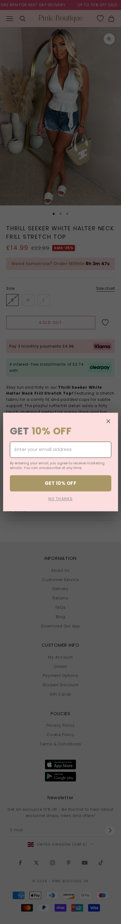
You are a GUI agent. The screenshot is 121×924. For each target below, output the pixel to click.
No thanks (60, 499)
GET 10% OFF (60, 483)
